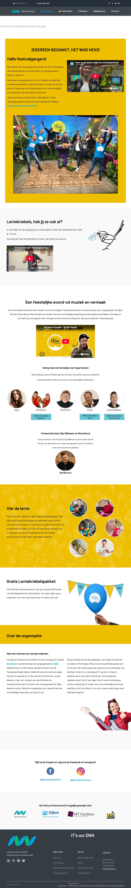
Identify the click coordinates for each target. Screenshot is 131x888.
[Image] (105, 235)
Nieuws (80, 863)
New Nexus (12, 664)
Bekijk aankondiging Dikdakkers (41, 417)
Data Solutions (58, 863)
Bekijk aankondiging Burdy (90, 417)
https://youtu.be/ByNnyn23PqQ (22, 106)
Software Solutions (60, 873)
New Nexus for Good (85, 868)
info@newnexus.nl (109, 869)
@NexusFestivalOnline (50, 780)
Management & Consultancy (63, 868)
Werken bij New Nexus (86, 858)
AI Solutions (57, 858)
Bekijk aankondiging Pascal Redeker (114, 417)
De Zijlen (55, 664)
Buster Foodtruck (84, 873)
